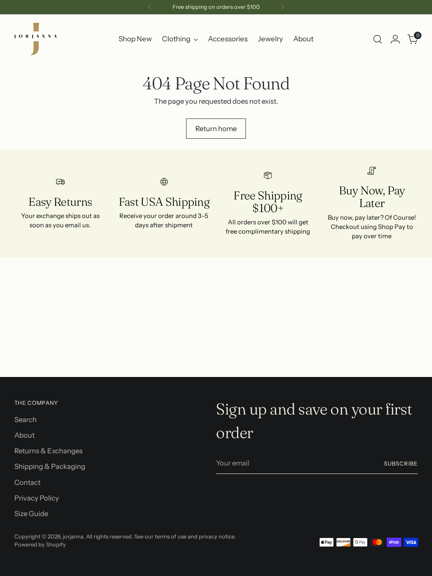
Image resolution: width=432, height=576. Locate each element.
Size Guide (31, 513)
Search (25, 419)
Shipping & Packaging (49, 466)
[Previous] (149, 7)
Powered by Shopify (40, 544)
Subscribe (401, 463)
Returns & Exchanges (48, 451)
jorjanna (73, 536)
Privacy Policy (36, 498)
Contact (27, 482)
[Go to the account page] (395, 39)
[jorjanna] (35, 39)
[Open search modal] (377, 39)
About (24, 435)
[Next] (282, 7)
